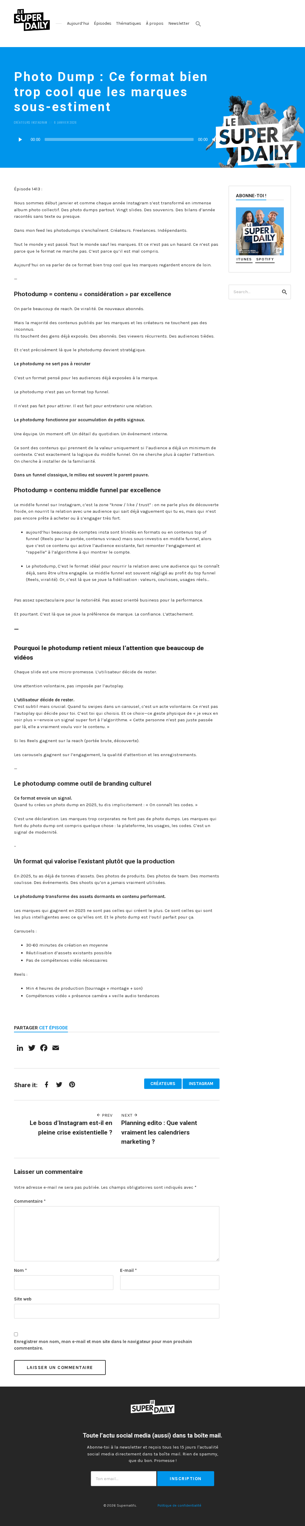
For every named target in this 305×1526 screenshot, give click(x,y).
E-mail (128, 1270)
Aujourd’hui (78, 23)
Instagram (39, 122)
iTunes (244, 259)
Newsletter (178, 23)
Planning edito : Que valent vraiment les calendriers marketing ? (159, 1132)
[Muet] (215, 139)
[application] (117, 139)
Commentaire (30, 1201)
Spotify (265, 259)
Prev (106, 1115)
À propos (155, 23)
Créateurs (22, 122)
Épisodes (102, 23)
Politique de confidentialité (179, 1505)
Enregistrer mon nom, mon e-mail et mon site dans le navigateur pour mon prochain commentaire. (103, 1345)
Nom (20, 1270)
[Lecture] (20, 139)
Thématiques (128, 23)
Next (127, 1115)
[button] (198, 24)
